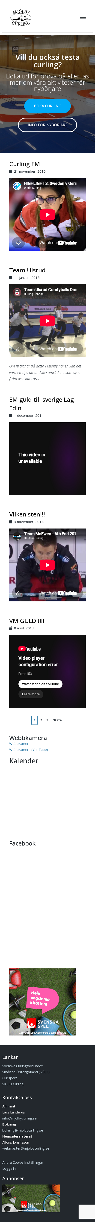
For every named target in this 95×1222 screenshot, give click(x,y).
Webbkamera (19, 743)
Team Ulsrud (27, 270)
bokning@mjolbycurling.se (22, 1130)
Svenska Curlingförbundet (22, 1065)
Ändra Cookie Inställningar (22, 1162)
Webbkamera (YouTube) (28, 749)
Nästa (57, 720)
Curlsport (9, 1078)
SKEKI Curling (13, 1084)
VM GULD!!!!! (26, 620)
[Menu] (83, 17)
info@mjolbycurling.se (19, 1118)
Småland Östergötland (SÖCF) (26, 1072)
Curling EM (24, 164)
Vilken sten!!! (27, 514)
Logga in (9, 1168)
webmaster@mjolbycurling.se (25, 1148)
